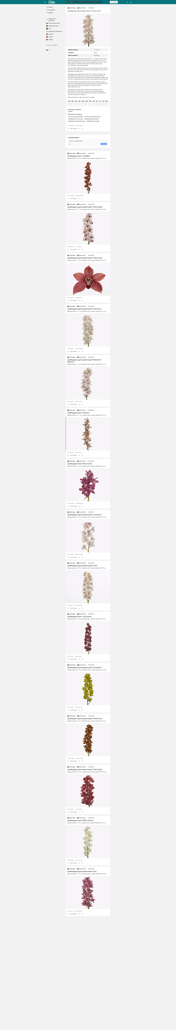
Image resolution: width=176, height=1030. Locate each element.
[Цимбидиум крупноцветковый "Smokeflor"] (88, 686)
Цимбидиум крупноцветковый (91, 119)
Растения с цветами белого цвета (92, 116)
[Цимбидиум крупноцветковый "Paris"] (88, 584)
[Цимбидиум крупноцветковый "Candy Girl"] (88, 533)
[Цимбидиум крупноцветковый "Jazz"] (88, 889)
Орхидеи (70, 111)
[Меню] (45, 2)
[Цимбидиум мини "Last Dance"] (88, 635)
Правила (55, 45)
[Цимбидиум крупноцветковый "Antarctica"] (88, 327)
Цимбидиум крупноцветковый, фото (76, 121)
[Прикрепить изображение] (69, 144)
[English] (49, 50)
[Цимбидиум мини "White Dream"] (88, 838)
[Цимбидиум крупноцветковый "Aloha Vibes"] (88, 225)
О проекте (49, 45)
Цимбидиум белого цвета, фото (75, 119)
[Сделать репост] (80, 128)
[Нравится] (69, 128)
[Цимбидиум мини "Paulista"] (88, 431)
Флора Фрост (82, 8)
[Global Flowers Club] (52, 2)
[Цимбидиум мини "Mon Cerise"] (88, 482)
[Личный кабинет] (131, 2)
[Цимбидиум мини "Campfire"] (88, 174)
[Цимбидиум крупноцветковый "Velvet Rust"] (88, 737)
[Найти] (67, 2)
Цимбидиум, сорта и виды (93, 121)
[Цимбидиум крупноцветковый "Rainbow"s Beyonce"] (88, 379)
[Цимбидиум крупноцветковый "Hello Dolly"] (88, 787)
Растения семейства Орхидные (75, 116)
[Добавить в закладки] (83, 128)
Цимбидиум (72, 8)
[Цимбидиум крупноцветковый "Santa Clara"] (88, 276)
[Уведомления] (127, 2)
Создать (114, 2)
